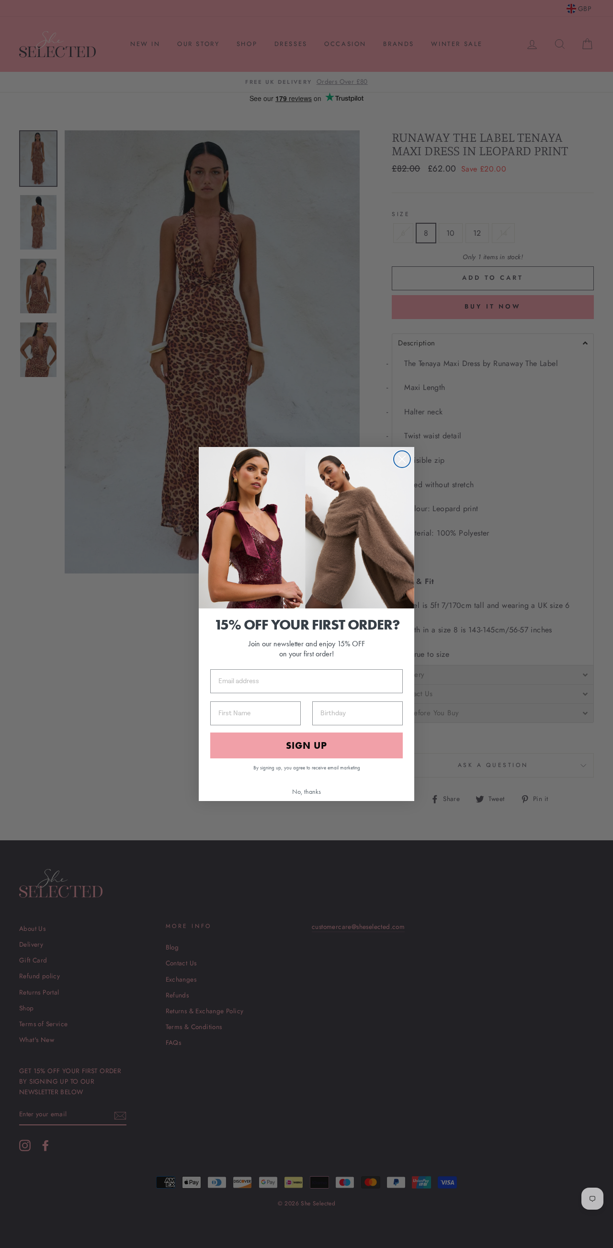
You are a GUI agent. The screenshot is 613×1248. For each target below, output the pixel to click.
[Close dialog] (402, 459)
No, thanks (306, 791)
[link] (306, 528)
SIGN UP (306, 745)
